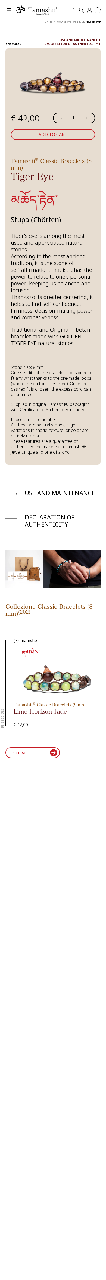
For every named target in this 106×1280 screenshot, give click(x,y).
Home (48, 22)
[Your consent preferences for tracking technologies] (96, 1270)
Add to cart (53, 135)
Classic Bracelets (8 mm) (69, 22)
